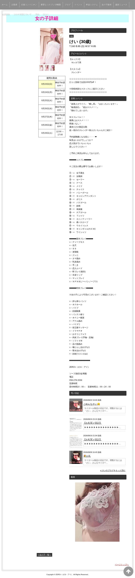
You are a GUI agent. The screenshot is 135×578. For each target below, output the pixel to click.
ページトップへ (122, 565)
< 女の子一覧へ (44, 555)
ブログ (68, 5)
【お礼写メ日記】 (92, 423)
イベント (78, 5)
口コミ (46, 14)
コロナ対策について (22, 14)
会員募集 (6, 14)
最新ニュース (121, 5)
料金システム (92, 5)
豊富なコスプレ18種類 (51, 5)
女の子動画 (107, 5)
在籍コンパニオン (29, 5)
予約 (37, 14)
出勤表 (14, 5)
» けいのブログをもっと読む (112, 470)
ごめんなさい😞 (91, 404)
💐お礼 (87, 456)
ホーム (5, 5)
